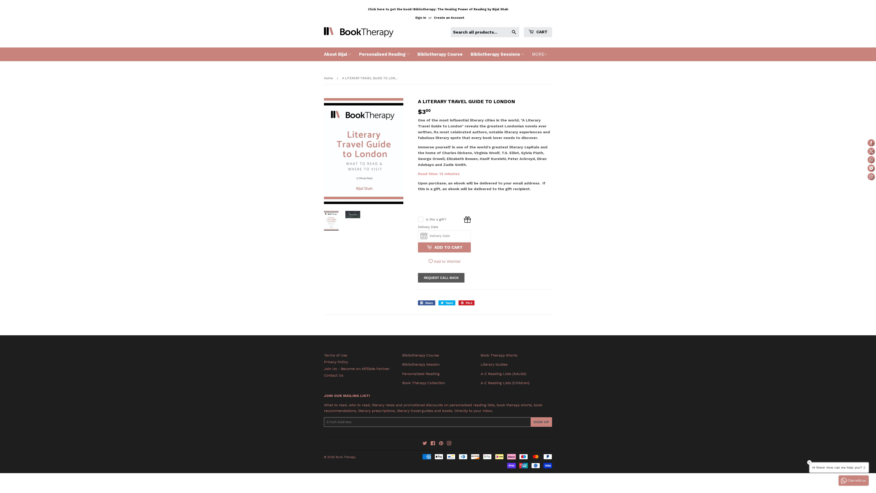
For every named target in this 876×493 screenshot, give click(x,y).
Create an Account (449, 17)
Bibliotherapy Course (440, 54)
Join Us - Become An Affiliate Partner (357, 369)
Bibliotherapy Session (421, 364)
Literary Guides (494, 364)
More (538, 54)
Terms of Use (335, 355)
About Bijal (336, 54)
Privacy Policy (336, 362)
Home (328, 78)
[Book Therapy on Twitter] (424, 444)
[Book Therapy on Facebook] (432, 444)
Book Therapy (346, 457)
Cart (541, 31)
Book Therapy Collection (423, 383)
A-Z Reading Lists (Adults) (503, 374)
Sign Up (541, 422)
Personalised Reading (383, 54)
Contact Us (333, 375)
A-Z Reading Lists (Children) (505, 383)
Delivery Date (428, 227)
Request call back (441, 278)
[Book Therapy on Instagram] (449, 444)
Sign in (420, 17)
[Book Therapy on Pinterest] (441, 444)
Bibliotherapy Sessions (496, 54)
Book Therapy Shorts (499, 355)
